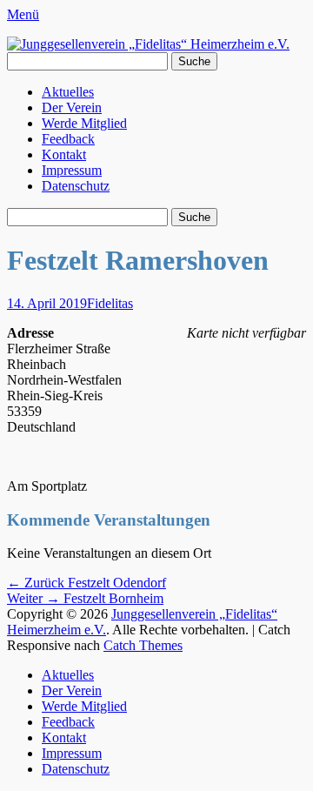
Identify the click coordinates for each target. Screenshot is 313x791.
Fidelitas (110, 303)
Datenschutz (76, 185)
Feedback (68, 138)
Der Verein (72, 107)
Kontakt (64, 154)
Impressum (72, 170)
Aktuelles (68, 91)
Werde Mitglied (84, 123)
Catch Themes (143, 645)
